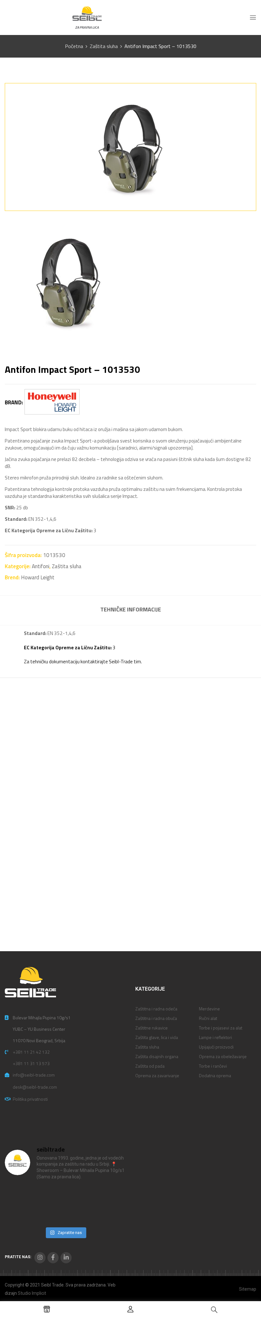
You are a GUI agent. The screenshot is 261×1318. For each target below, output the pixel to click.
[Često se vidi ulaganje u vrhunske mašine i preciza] (112, 1195)
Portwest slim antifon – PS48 (208, 807)
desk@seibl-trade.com (35, 1087)
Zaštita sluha (104, 46)
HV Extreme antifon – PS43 (128, 911)
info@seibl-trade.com (34, 1074)
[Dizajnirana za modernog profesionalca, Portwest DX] (19, 1214)
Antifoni (40, 566)
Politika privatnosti (30, 1099)
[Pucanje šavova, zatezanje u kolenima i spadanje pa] (81, 1195)
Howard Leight (37, 577)
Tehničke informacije (130, 609)
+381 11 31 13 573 (31, 1063)
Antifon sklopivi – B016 (123, 803)
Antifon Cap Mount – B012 (43, 803)
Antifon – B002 (29, 911)
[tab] (130, 610)
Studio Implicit (32, 1293)
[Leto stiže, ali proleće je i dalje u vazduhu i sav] (50, 1195)
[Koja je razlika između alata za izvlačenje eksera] (19, 1195)
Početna (74, 46)
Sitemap (247, 1289)
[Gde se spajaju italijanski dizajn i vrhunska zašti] (50, 1214)
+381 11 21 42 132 (31, 1052)
